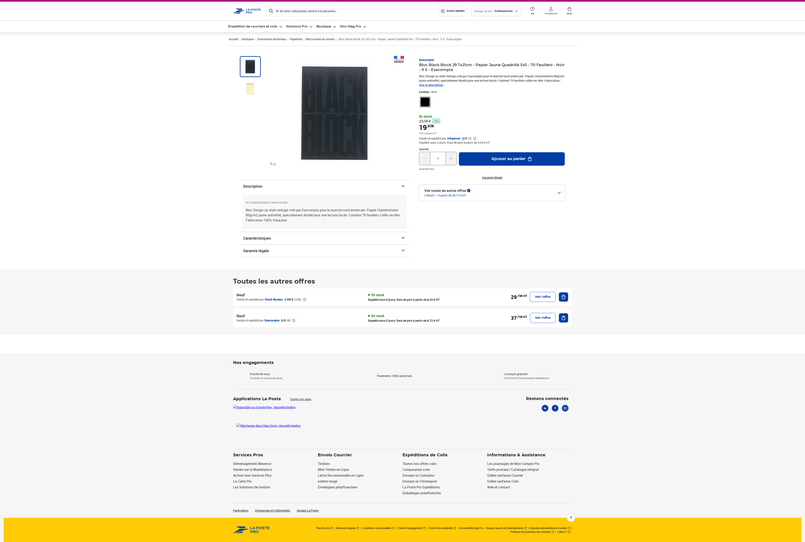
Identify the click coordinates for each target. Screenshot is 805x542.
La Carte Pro (242, 481)
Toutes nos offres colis (419, 463)
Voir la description (431, 85)
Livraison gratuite (515, 374)
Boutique (323, 26)
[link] (425, 102)
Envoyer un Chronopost (419, 481)
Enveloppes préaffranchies (337, 487)
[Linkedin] (545, 408)
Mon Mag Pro (350, 26)
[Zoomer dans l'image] (335, 113)
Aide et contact (498, 487)
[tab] (250, 66)
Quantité (424, 149)
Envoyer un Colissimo (418, 475)
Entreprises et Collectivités (272, 510)
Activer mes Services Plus (252, 475)
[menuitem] (255, 27)
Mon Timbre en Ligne (333, 469)
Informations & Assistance (516, 455)
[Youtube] (565, 408)
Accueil (233, 39)
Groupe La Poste (307, 510)
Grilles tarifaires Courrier (505, 475)
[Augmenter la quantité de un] (451, 158)
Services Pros (248, 455)
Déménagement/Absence (252, 463)
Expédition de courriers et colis (252, 26)
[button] (532, 11)
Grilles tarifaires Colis (503, 481)
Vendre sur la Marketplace (252, 469)
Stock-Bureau (274, 299)
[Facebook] (555, 408)
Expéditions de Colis (425, 455)
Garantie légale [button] (492, 177)
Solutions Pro (297, 26)
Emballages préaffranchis (421, 493)
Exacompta (426, 60)
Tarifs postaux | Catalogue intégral (513, 469)
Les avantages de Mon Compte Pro (513, 463)
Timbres (324, 463)
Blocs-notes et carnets (320, 39)
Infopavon (454, 138)
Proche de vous (260, 374)
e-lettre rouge (327, 481)
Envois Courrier (335, 455)
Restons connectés (547, 399)
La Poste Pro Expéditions (421, 487)
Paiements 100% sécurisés (394, 376)
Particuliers (240, 510)
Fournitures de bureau (271, 39)
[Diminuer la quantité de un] (424, 158)
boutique (248, 39)
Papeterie (296, 39)
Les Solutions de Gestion (251, 487)
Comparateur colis (416, 469)
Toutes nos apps (300, 399)
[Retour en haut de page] (571, 518)
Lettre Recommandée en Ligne (341, 475)
